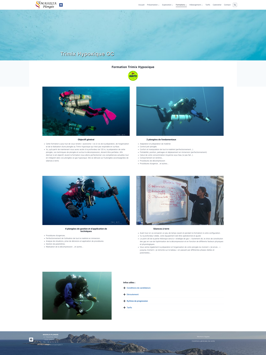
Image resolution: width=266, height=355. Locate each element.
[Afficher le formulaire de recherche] (235, 5)
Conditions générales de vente (203, 341)
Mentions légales (203, 336)
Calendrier (217, 5)
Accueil (141, 5)
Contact (227, 5)
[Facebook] (61, 5)
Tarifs (207, 5)
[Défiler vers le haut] (256, 352)
